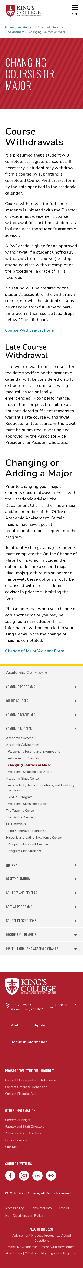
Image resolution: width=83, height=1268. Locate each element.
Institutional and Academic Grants (32, 948)
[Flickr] (51, 1176)
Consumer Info (41, 1208)
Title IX (64, 1208)
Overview (35, 672)
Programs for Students (25, 851)
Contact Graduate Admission (26, 1087)
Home (9, 28)
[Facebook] (10, 1176)
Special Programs (19, 906)
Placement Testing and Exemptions (34, 751)
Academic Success (50, 28)
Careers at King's (17, 1120)
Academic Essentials (20, 714)
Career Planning (18, 878)
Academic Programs (20, 686)
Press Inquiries (16, 1140)
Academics (25, 28)
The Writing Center (20, 817)
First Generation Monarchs (27, 831)
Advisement (16, 32)
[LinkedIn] (37, 1176)
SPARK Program (20, 797)
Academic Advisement (22, 744)
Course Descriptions (21, 920)
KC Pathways (16, 824)
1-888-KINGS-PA (66, 1005)
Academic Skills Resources (27, 804)
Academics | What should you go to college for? (41, 1253)
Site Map (12, 1147)
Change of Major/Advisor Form (34, 651)
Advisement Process (23, 758)
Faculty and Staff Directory (24, 1126)
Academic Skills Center (23, 778)
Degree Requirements (21, 934)
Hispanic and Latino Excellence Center (34, 837)
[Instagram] (24, 1176)
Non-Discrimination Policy (24, 1216)
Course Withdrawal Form (29, 330)
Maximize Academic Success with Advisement (41, 1247)
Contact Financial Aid (20, 1093)
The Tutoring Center (20, 810)
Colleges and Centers (21, 892)
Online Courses (17, 700)
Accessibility (14, 1208)
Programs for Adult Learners (29, 844)
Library (11, 865)
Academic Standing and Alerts (30, 771)
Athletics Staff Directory (23, 1133)
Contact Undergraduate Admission (30, 1080)
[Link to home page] (23, 11)
